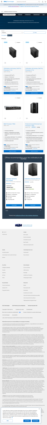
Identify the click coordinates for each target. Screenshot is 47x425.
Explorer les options (12, 151)
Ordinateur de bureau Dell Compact (11, 179)
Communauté (26, 252)
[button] (42, 1)
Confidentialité (29, 309)
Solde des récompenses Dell (28, 244)
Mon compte (26, 234)
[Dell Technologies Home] (9, 1)
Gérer (8, 420)
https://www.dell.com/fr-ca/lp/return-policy (26, 396)
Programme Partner (5, 290)
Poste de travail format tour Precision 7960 (33, 125)
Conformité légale (5, 315)
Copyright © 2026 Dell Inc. (7, 309)
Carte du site (4, 234)
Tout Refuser (27, 420)
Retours (3, 257)
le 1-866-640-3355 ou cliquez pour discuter (29, 6)
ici (25, 353)
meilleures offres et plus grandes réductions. (26, 215)
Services (3, 275)
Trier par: (3, 30)
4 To (8, 35)
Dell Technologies (5, 305)
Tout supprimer (4, 35)
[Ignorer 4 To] (11, 35)
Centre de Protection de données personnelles (32, 295)
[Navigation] (1, 1)
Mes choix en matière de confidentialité (10, 312)
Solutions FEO (4, 287)
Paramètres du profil (27, 239)
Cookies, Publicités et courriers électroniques (32, 312)
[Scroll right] (46, 14)
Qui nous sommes (27, 267)
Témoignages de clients (28, 277)
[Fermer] (39, 409)
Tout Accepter (35, 420)
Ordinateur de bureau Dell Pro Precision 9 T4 (12, 69)
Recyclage (25, 272)
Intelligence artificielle (6, 267)
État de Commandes (27, 237)
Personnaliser (14, 205)
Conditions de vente (20, 309)
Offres (3, 277)
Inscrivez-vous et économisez (13, 6)
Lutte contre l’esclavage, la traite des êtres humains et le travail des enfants (17, 317)
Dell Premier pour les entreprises (18, 305)
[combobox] (28, 2)
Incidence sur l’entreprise (28, 275)
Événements (26, 290)
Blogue (25, 285)
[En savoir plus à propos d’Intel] (18, 225)
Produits (3, 270)
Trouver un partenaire (6, 285)
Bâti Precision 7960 (9, 124)
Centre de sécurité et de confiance (29, 297)
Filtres (35, 32)
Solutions (4, 272)
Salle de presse (26, 270)
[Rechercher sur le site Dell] (39, 2)
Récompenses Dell (27, 287)
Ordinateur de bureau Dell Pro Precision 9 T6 (34, 69)
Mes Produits (26, 242)
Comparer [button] (18, 42)
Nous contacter (26, 254)
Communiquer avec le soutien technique (9, 254)
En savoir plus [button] (13, 90)
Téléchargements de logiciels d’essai (30, 300)
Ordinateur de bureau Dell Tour (32, 178)
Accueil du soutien (5, 252)
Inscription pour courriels (28, 292)
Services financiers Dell (32, 305)
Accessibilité (14, 315)
